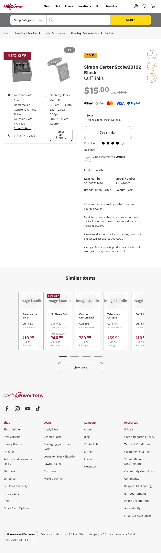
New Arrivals (12, 437)
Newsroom (91, 466)
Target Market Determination (133, 461)
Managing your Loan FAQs (57, 446)
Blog (87, 437)
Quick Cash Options (16, 508)
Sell (57, 6)
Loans (69, 6)
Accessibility (132, 508)
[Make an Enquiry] (151, 66)
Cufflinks (109, 33)
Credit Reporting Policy (139, 437)
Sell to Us (10, 478)
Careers (89, 452)
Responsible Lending (138, 486)
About (88, 429)
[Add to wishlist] (151, 78)
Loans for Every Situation (60, 456)
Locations (84, 6)
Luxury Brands (13, 444)
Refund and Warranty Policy (18, 461)
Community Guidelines (139, 471)
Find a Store (11, 493)
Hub (98, 6)
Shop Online (12, 429)
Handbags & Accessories (85, 33)
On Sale (9, 452)
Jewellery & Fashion (26, 33)
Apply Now (51, 429)
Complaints (131, 478)
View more (80, 367)
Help (7, 501)
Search (130, 20)
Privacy (129, 429)
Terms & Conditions (137, 444)
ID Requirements (135, 493)
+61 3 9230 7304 (24, 136)
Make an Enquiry (61, 134)
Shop (47, 6)
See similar (108, 132)
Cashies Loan (52, 437)
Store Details (22, 128)
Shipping (9, 471)
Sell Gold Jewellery (16, 486)
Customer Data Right (138, 452)
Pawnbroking (52, 464)
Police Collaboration (137, 501)
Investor (111, 6)
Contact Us (91, 444)
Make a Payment (54, 478)
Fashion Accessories (54, 33)
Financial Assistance (137, 516)
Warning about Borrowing (21, 534)
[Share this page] (151, 54)
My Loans (50, 471)
